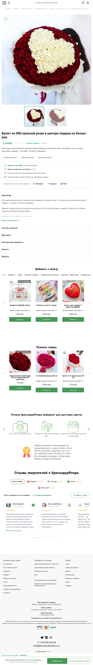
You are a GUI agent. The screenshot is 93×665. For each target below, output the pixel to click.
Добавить (20, 319)
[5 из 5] (24, 143)
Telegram (53, 184)
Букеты (68, 571)
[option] (46, 60)
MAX (65, 184)
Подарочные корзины (50, 275)
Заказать (20, 388)
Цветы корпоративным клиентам (46, 564)
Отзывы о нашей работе (12, 589)
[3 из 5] (20, 143)
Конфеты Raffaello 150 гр (20, 305)
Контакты (6, 593)
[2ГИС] (33, 505)
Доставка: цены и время (11, 560)
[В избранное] (6, 18)
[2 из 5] (18, 143)
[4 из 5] (22, 143)
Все (4, 275)
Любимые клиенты (41, 571)
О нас (5, 582)
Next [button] (89, 302)
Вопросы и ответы (9, 578)
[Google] (69, 505)
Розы (67, 564)
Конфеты (11, 275)
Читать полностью (9, 220)
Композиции (70, 575)
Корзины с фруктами (70, 275)
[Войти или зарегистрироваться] (88, 2)
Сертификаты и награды (42, 560)
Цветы (67, 582)
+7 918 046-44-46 (46, 642)
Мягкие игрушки (32, 275)
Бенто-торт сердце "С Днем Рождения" (73, 306)
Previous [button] (4, 302)
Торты (19, 275)
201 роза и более (28, 157)
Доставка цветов (45, 157)
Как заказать (7, 564)
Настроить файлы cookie (80, 661)
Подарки (68, 586)
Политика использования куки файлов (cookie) (45, 584)
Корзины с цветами (72, 578)
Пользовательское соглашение (45, 580)
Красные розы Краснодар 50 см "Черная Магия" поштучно (20, 377)
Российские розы (10, 157)
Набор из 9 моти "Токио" (46, 305)
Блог (36, 575)
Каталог (68, 560)
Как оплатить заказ (10, 568)
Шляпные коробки (72, 568)
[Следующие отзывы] (87, 517)
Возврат (6, 575)
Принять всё (57, 661)
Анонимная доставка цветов (44, 568)
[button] (4, 3)
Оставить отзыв (80, 495)
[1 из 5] (16, 143)
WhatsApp (39, 184)
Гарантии (6, 571)
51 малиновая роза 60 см (46, 376)
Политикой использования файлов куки (23, 662)
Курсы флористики (10, 586)
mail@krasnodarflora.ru (46, 645)
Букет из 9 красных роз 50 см (73, 377)
